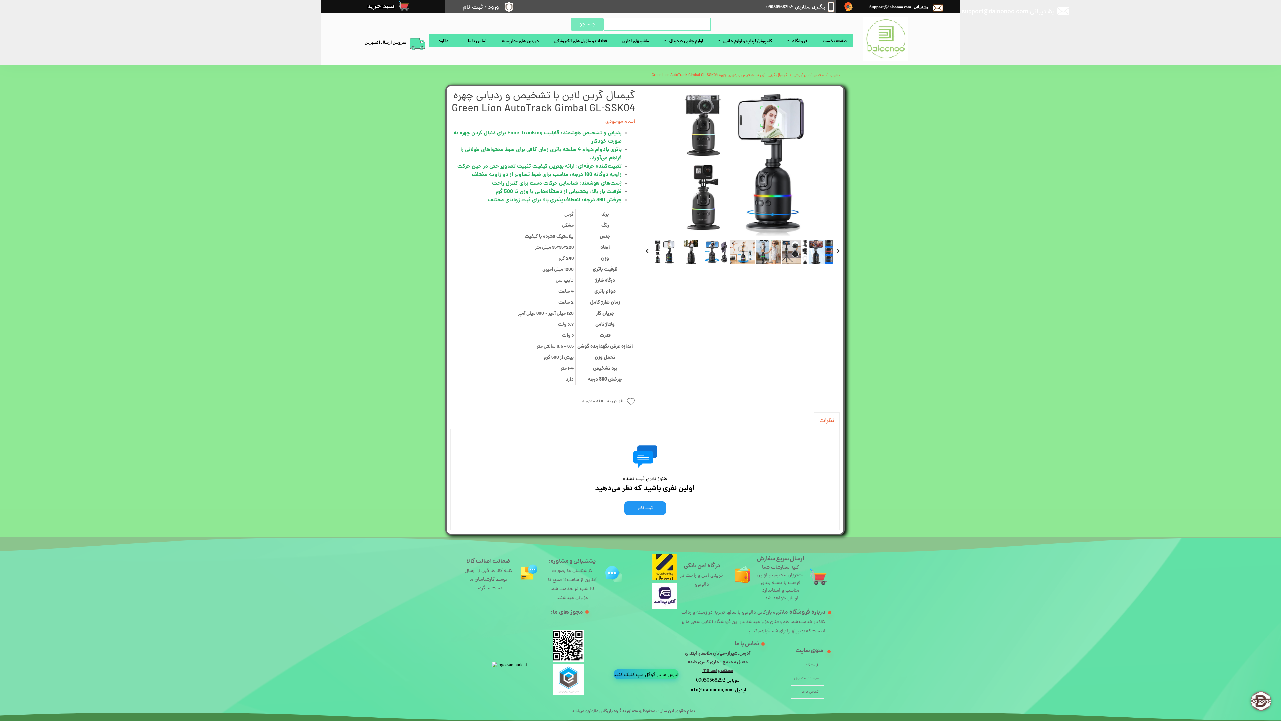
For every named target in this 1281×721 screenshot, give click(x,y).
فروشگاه (799, 40)
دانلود (444, 40)
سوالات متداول (806, 679)
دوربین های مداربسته (520, 40)
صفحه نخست (835, 40)
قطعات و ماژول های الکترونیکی (580, 40)
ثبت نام (473, 7)
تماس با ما (477, 40)
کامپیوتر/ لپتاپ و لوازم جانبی (747, 40)
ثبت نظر (645, 508)
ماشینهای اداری (635, 40)
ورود (493, 7)
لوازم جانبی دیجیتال (686, 40)
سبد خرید (381, 6)
